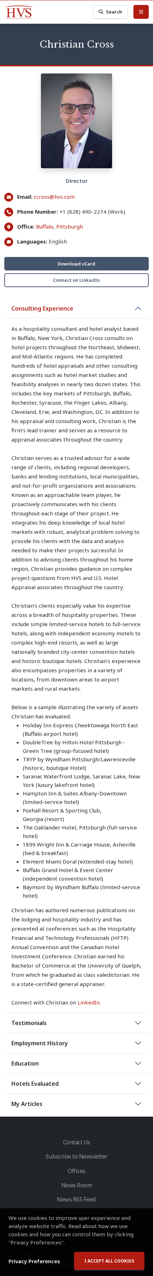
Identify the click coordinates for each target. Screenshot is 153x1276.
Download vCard (76, 264)
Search (114, 12)
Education (25, 1063)
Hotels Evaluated (35, 1084)
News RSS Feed (76, 1199)
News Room (76, 1185)
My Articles (26, 1104)
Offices (76, 1171)
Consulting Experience (42, 308)
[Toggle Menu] (141, 11)
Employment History (39, 1043)
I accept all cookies (109, 1261)
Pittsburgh (69, 226)
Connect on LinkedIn (76, 280)
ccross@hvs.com (54, 196)
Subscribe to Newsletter (76, 1156)
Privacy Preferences (34, 1261)
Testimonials (29, 1023)
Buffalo (44, 226)
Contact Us (76, 1142)
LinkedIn (89, 1002)
